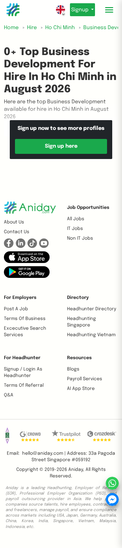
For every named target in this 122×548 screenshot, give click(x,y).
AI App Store (81, 388)
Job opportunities (88, 207)
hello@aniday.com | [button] (44, 453)
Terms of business (25, 318)
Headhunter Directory (91, 309)
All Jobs (75, 219)
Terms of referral (24, 385)
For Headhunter (22, 358)
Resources (79, 358)
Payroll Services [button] (84, 379)
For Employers (20, 297)
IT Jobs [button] (75, 228)
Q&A (8, 395)
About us (14, 222)
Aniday (75, 469)
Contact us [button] (16, 232)
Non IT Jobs (80, 238)
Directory (78, 297)
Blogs (73, 369)
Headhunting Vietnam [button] (91, 335)
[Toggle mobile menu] (108, 9)
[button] (27, 257)
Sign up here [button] (61, 146)
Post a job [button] (16, 309)
